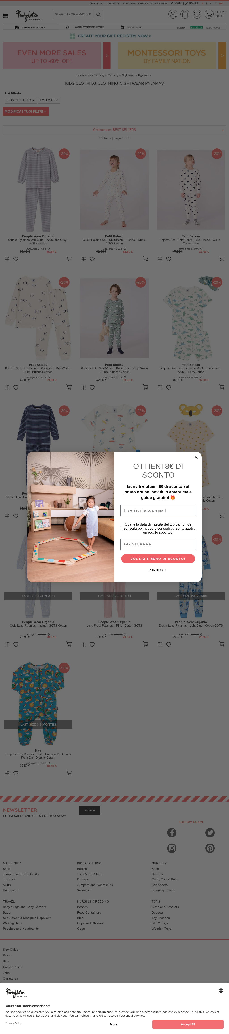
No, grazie (158, 569)
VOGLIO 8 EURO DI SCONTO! (158, 558)
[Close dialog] (196, 457)
